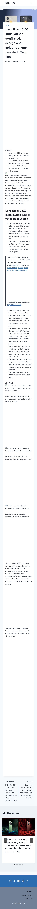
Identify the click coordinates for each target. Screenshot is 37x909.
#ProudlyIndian (23, 268)
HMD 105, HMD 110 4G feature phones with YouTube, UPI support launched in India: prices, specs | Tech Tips (11, 791)
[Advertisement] (18, 83)
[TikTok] (27, 881)
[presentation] (18, 827)
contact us (28, 899)
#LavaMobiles (12, 268)
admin (9, 61)
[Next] (31, 840)
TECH (7, 25)
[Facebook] (10, 881)
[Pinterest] (22, 881)
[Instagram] (19, 881)
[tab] (14, 864)
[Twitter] (14, 881)
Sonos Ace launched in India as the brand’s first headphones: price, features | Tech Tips (26, 790)
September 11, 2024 (14, 305)
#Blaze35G (15, 265)
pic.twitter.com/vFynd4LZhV (17, 270)
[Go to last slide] (5, 840)
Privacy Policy (27, 895)
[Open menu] (30, 2)
